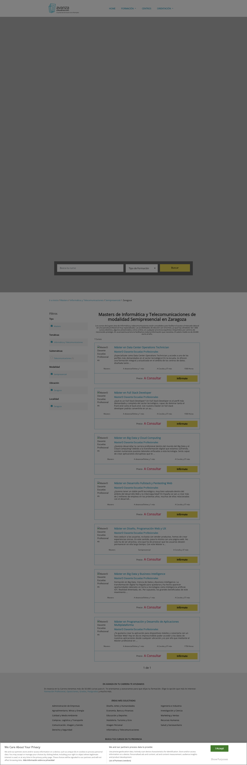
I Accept (219, 748)
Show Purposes (219, 759)
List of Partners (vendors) (120, 760)
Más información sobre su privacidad (38, 760)
